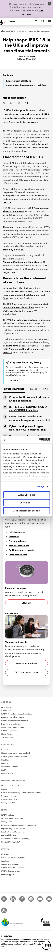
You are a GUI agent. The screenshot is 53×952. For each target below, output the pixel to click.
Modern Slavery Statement (12, 818)
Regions (4, 763)
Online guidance (17, 541)
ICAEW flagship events (10, 871)
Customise (25, 502)
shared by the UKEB (13, 249)
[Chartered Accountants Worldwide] (45, 922)
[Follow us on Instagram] (31, 899)
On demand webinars (10, 864)
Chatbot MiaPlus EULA (10, 842)
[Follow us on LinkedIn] (13, 899)
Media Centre (6, 734)
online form (12, 345)
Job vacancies (7, 737)
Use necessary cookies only (26, 511)
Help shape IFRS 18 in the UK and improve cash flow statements (24, 31)
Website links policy (9, 835)
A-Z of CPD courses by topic (12, 858)
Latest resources (17, 532)
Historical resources (9, 799)
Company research (9, 796)
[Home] (9, 21)
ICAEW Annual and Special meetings (16, 714)
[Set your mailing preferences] (49, 899)
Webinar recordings (19, 545)
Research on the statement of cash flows (26, 85)
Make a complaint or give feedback (15, 753)
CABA (3, 770)
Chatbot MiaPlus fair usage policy (15, 839)
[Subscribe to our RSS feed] (4, 910)
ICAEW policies (7, 815)
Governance (6, 710)
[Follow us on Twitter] (4, 899)
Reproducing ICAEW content (13, 828)
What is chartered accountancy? (14, 721)
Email (26, 103)
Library (4, 789)
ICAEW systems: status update (14, 756)
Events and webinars (26, 663)
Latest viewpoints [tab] (14, 389)
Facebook (19, 103)
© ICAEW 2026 (7, 936)
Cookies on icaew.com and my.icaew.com (18, 825)
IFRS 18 (7, 202)
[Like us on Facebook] (22, 899)
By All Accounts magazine (22, 550)
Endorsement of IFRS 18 (18, 81)
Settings (40, 486)
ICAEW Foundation (9, 731)
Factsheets (14, 536)
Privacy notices (7, 822)
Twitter (4, 103)
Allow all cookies (26, 495)
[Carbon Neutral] (13, 922)
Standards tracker (18, 554)
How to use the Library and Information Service (21, 793)
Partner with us (7, 773)
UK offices (5, 760)
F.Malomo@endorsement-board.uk (21, 262)
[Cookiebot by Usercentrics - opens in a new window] (38, 439)
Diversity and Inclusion (10, 724)
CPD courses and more (26, 672)
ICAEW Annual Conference (12, 868)
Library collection (8, 803)
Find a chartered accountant (12, 727)
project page (9, 272)
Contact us (5, 750)
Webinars (5, 861)
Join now (14, 380)
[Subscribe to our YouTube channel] (40, 899)
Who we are (6, 707)
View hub (26, 602)
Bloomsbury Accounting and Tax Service (18, 786)
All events (5, 854)
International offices (9, 767)
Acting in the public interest (12, 717)
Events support (7, 874)
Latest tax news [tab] (39, 389)
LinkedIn (12, 103)
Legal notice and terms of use (13, 832)
